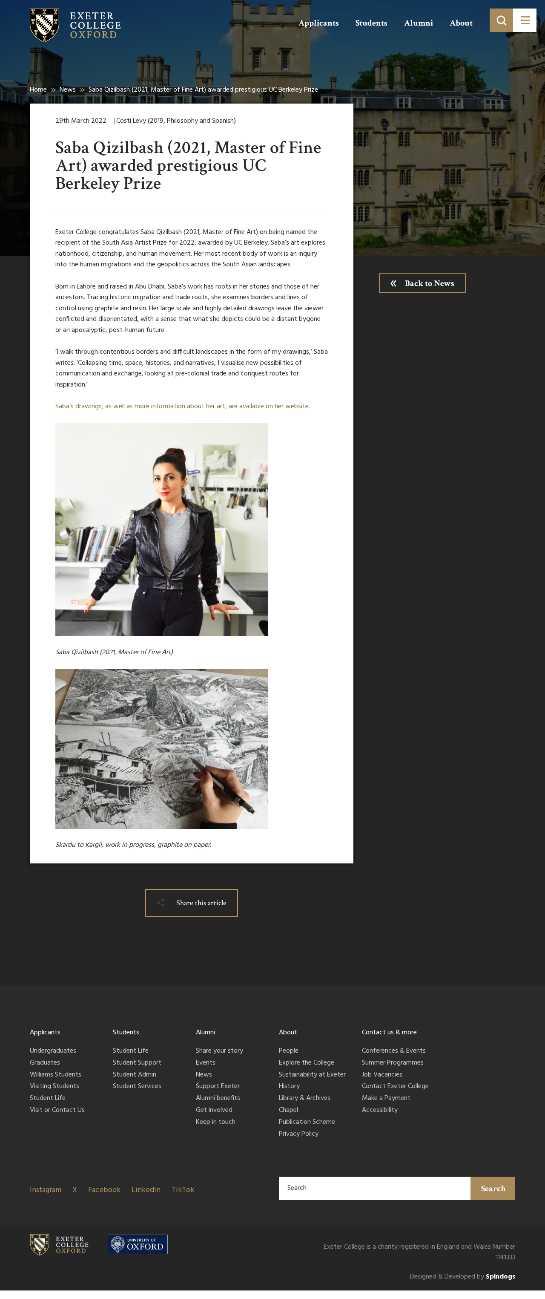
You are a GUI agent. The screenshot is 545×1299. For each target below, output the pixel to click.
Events (205, 1063)
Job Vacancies (382, 1075)
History (289, 1087)
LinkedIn (146, 1190)
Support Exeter (218, 1087)
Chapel (288, 1111)
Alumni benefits (218, 1099)
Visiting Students (54, 1087)
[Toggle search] (501, 20)
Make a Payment (386, 1099)
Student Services (137, 1087)
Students (371, 23)
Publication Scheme (307, 1122)
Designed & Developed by (462, 1277)
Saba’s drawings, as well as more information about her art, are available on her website (182, 406)
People (288, 1051)
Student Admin (134, 1075)
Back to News (429, 283)
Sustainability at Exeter (312, 1075)
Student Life (48, 1099)
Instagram (45, 1190)
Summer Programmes (393, 1063)
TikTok (183, 1190)
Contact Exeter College (395, 1087)
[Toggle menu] (524, 20)
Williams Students (55, 1075)
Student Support (137, 1063)
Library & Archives (304, 1099)
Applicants (318, 23)
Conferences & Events (394, 1051)
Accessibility (380, 1111)
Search (493, 1188)
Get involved (214, 1111)
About (461, 23)
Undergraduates (53, 1051)
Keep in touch (215, 1122)
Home (38, 89)
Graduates (45, 1063)
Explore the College (306, 1063)
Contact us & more (389, 1032)
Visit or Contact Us (57, 1111)
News (68, 89)
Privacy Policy (298, 1134)
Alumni (418, 23)
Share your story (219, 1051)
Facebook (104, 1190)
